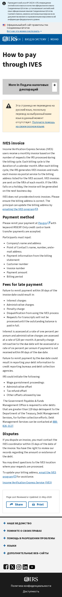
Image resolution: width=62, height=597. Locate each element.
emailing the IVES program (18, 209)
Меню (54, 39)
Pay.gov (42, 223)
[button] (35, 39)
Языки (11, 546)
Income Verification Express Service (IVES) (27, 482)
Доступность (31, 591)
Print (40, 505)
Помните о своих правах (24, 531)
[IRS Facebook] (5, 566)
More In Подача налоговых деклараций (29, 87)
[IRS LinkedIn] (25, 566)
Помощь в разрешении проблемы (31, 538)
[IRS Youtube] (32, 566)
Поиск (16, 39)
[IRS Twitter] (12, 566)
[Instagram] (18, 566)
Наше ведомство (19, 523)
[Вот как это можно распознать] (31, 28)
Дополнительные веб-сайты (28, 553)
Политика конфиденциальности (31, 586)
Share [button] (19, 505)
